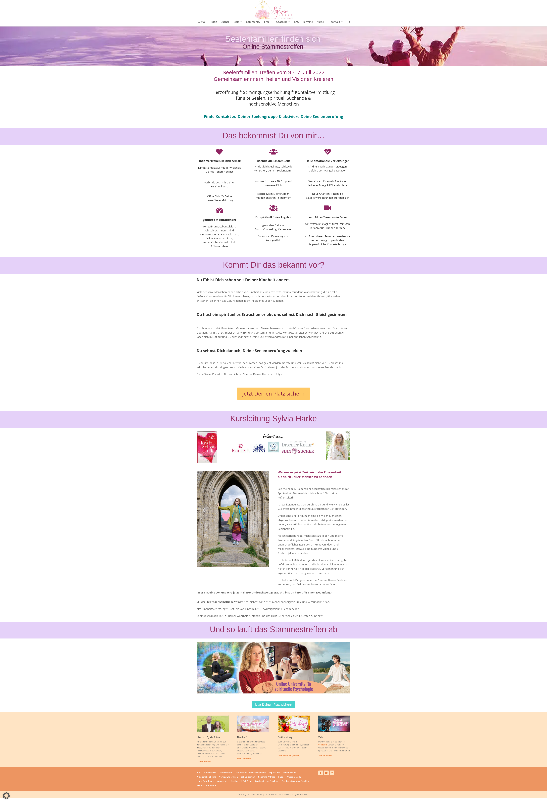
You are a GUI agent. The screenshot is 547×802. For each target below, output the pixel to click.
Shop (280, 777)
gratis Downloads (205, 781)
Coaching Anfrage (266, 777)
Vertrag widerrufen (228, 777)
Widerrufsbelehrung (206, 777)
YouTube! (322, 744)
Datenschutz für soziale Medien (250, 773)
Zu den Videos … (326, 755)
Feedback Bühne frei (206, 785)
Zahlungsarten (248, 777)
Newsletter (222, 781)
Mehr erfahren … (245, 758)
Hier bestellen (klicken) (289, 755)
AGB (199, 773)
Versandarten (289, 773)
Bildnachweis (210, 773)
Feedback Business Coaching (295, 781)
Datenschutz (226, 773)
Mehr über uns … (205, 761)
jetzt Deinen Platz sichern (273, 393)
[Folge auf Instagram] (332, 773)
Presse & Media (293, 777)
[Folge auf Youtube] (326, 773)
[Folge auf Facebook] (320, 773)
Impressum (274, 773)
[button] (6, 795)
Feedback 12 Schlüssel (241, 781)
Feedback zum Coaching (266, 781)
